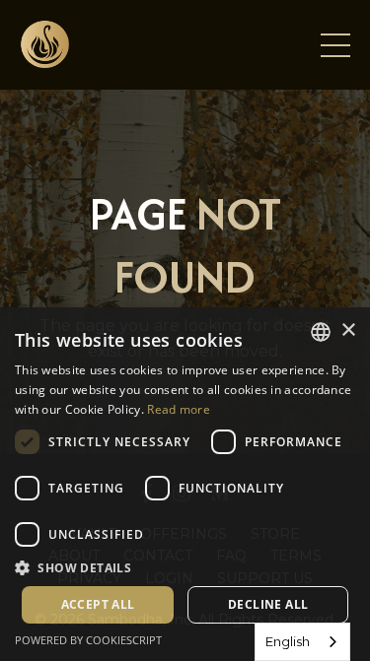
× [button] (347, 330)
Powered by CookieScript (88, 639)
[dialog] (185, 484)
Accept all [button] (98, 604)
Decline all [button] (268, 604)
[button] (185, 567)
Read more (178, 409)
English (287, 641)
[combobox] (302, 642)
